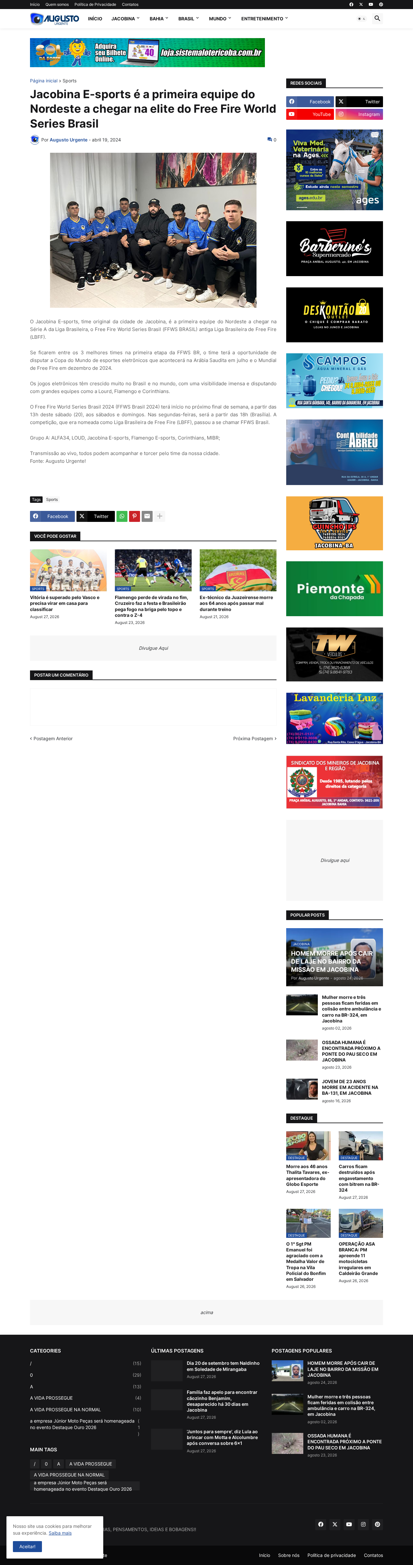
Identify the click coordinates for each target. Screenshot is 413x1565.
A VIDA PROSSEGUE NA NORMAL (85, 1409)
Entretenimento (262, 18)
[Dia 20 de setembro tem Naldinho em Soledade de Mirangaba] (167, 1370)
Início (35, 4)
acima (206, 1312)
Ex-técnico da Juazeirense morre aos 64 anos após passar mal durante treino (236, 603)
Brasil (186, 18)
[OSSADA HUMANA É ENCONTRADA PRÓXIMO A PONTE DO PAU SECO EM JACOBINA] (302, 1050)
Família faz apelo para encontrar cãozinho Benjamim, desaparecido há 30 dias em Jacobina (222, 1401)
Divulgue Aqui (153, 648)
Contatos (130, 4)
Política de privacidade (331, 1555)
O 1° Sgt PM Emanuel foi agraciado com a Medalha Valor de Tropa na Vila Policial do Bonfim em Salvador (306, 1261)
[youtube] (371, 4)
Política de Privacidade (95, 4)
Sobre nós (288, 1555)
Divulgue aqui (334, 860)
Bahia (157, 18)
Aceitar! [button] (27, 1546)
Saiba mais (60, 1533)
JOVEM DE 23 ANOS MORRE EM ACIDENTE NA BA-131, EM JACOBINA (350, 1087)
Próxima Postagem (253, 738)
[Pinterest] (134, 516)
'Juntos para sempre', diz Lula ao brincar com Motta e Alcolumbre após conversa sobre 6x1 (222, 1437)
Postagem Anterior (53, 738)
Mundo (218, 18)
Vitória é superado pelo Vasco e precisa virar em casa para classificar (64, 603)
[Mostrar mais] (159, 516)
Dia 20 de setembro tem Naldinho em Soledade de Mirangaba (223, 1366)
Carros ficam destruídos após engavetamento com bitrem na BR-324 (359, 1178)
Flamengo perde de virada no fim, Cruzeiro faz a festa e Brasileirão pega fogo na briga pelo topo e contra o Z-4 (151, 606)
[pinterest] (381, 4)
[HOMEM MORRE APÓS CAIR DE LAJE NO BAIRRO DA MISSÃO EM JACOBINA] (287, 1370)
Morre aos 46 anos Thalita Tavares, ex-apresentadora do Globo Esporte (307, 1175)
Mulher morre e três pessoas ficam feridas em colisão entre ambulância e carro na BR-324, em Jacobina (351, 1008)
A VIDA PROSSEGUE (85, 1398)
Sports (69, 80)
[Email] (147, 516)
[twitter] (361, 4)
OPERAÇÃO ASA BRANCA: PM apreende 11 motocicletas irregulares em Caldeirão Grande (358, 1258)
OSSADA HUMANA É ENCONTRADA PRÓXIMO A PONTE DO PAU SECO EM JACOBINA (351, 1051)
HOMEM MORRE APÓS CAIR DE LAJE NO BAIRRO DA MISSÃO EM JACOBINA (342, 1368)
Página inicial (43, 80)
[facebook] (351, 4)
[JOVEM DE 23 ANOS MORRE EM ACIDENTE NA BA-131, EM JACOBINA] (302, 1089)
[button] (361, 19)
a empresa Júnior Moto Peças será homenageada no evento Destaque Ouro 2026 (85, 1427)
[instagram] (363, 1524)
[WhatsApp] (121, 516)
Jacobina (123, 18)
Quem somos (57, 4)
